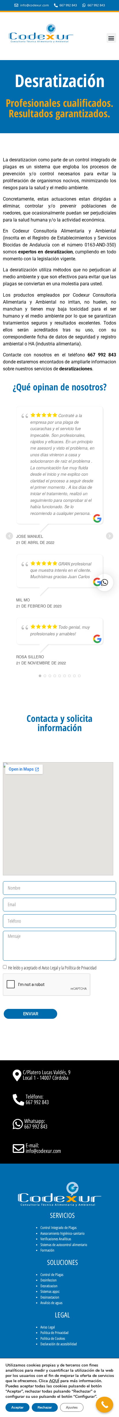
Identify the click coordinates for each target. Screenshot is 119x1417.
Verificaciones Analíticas (55, 1239)
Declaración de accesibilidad (58, 1344)
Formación (47, 1250)
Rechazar (45, 1407)
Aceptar (17, 1407)
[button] (111, 38)
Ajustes (72, 1407)
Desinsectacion (49, 1297)
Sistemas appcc (50, 1291)
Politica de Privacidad (54, 1333)
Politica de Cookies (52, 1338)
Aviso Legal (47, 1327)
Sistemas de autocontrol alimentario (63, 1245)
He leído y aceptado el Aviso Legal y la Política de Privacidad (52, 968)
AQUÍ (54, 1381)
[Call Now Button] (104, 1405)
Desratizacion (48, 1286)
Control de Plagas (51, 1274)
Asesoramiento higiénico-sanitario (62, 1233)
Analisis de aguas (51, 1303)
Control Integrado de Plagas (58, 1227)
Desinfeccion (48, 1280)
